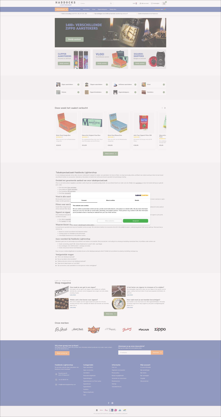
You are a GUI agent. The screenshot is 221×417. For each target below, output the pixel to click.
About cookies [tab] (110, 200)
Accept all (136, 221)
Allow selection (109, 221)
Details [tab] (137, 200)
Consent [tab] (84, 200)
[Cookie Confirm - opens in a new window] (141, 195)
